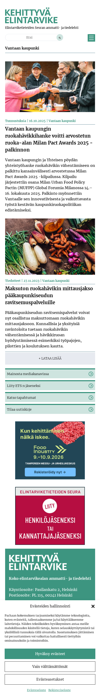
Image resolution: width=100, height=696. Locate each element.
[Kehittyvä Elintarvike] (31, 22)
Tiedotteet (12, 281)
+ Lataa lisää (50, 358)
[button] (93, 606)
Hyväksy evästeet (50, 654)
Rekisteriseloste (59, 690)
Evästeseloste (36, 690)
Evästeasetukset (50, 679)
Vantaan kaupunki (62, 121)
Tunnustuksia (15, 121)
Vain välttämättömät (50, 666)
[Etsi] (60, 37)
